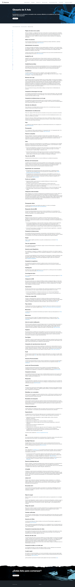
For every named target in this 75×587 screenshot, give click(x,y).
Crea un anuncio (15, 575)
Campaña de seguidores (31, 258)
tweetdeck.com (36, 449)
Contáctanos (15, 18)
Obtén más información (55, 349)
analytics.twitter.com (29, 73)
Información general (24, 26)
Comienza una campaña (68, 2)
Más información (40, 42)
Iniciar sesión (61, 2)
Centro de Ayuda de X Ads (16, 26)
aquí (57, 301)
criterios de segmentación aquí (42, 432)
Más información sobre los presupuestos (38, 206)
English (40, 584)
